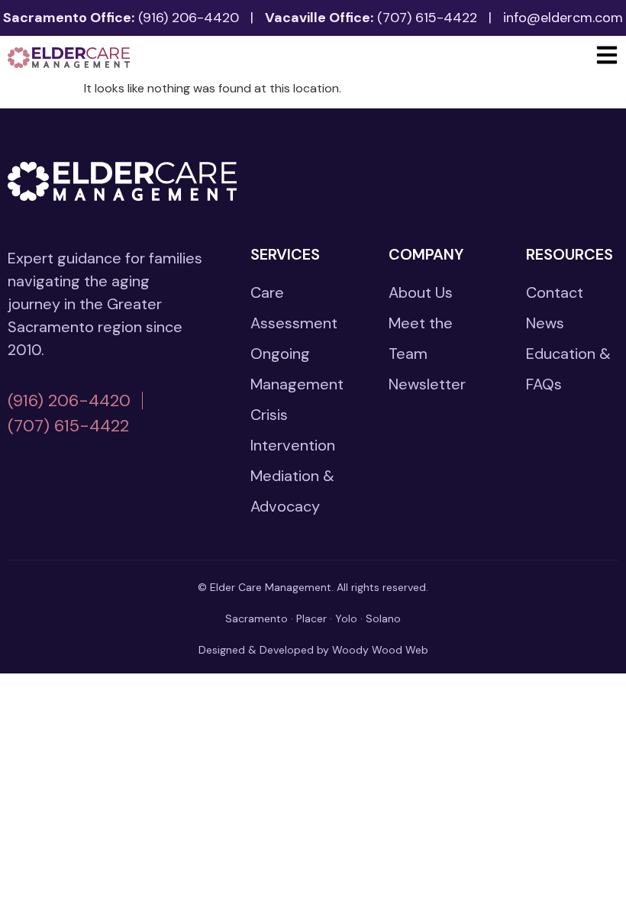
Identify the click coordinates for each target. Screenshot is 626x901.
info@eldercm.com (563, 17)
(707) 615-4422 (427, 17)
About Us (421, 292)
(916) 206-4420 (188, 17)
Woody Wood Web (380, 650)
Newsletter (427, 384)
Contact (554, 292)
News (545, 323)
